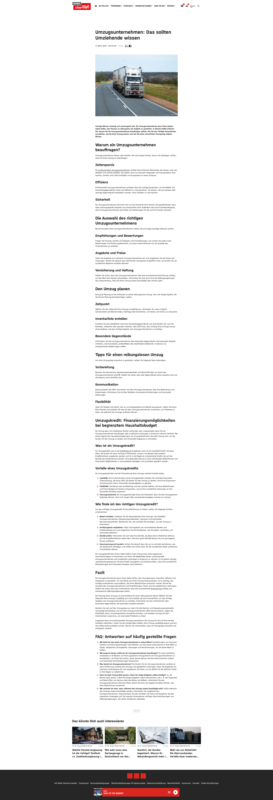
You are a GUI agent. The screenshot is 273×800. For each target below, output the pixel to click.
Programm (116, 6)
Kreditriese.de (126, 451)
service (136, 711)
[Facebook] (130, 776)
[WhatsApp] (143, 776)
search (198, 6)
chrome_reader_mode (130, 45)
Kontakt (171, 6)
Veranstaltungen (143, 6)
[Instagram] (136, 776)
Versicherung (156, 589)
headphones (126, 45)
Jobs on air (159, 6)
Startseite (96, 6)
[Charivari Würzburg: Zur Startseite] (81, 6)
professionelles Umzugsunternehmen (114, 170)
